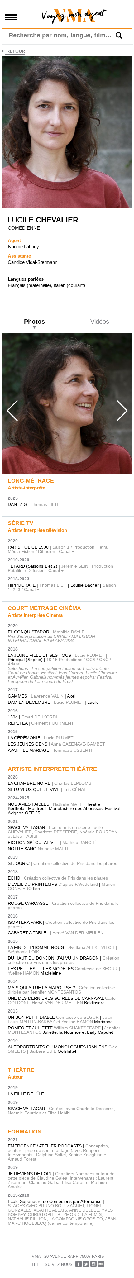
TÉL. (35, 1264)
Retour (15, 51)
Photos (34, 321)
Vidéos (99, 321)
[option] (67, 403)
